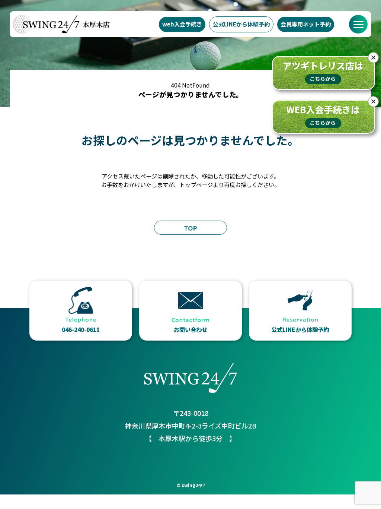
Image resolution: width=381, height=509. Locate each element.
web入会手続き (182, 24)
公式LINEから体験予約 (241, 24)
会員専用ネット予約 (306, 24)
